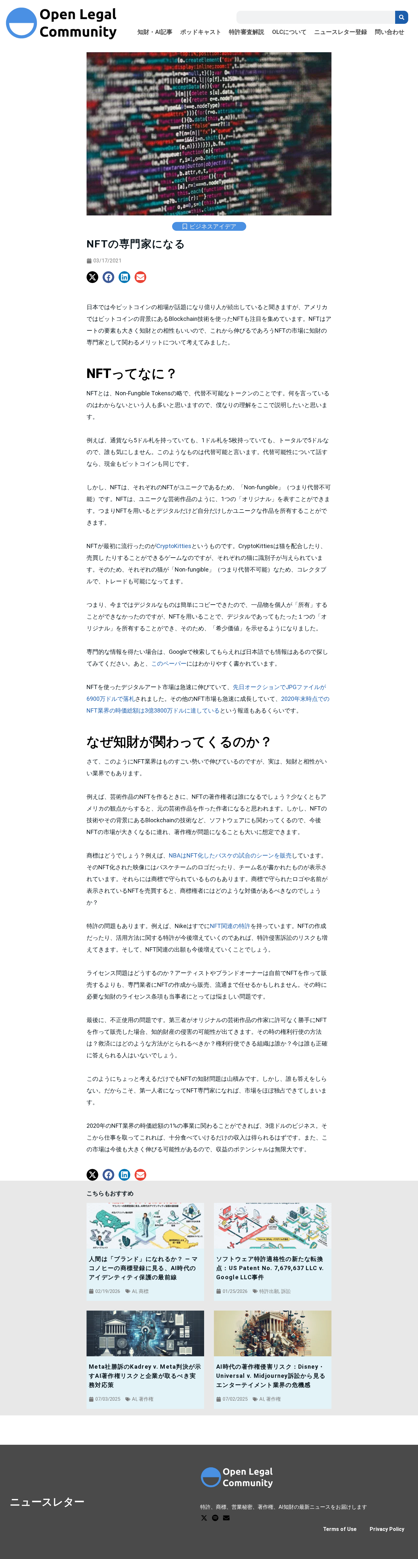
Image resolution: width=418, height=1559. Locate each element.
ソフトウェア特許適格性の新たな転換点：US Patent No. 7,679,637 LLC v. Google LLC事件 (270, 1268)
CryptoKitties (173, 546)
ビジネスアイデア (212, 226)
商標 (144, 1291)
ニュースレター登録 (340, 32)
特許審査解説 (246, 32)
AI (134, 1291)
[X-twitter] (204, 1518)
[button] (92, 277)
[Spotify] (215, 1518)
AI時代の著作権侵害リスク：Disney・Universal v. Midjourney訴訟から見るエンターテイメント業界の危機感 (271, 1375)
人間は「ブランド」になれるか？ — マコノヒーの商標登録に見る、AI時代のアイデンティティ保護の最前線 (143, 1268)
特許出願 (269, 1291)
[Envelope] (226, 1518)
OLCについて (289, 32)
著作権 (146, 1399)
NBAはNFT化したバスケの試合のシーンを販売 (230, 855)
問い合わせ (389, 32)
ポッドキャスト (200, 32)
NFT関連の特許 (230, 925)
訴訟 (286, 1291)
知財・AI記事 (154, 32)
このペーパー (168, 663)
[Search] (401, 17)
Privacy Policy (387, 1529)
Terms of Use (340, 1529)
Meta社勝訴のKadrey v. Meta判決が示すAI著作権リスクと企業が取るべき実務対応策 (145, 1375)
